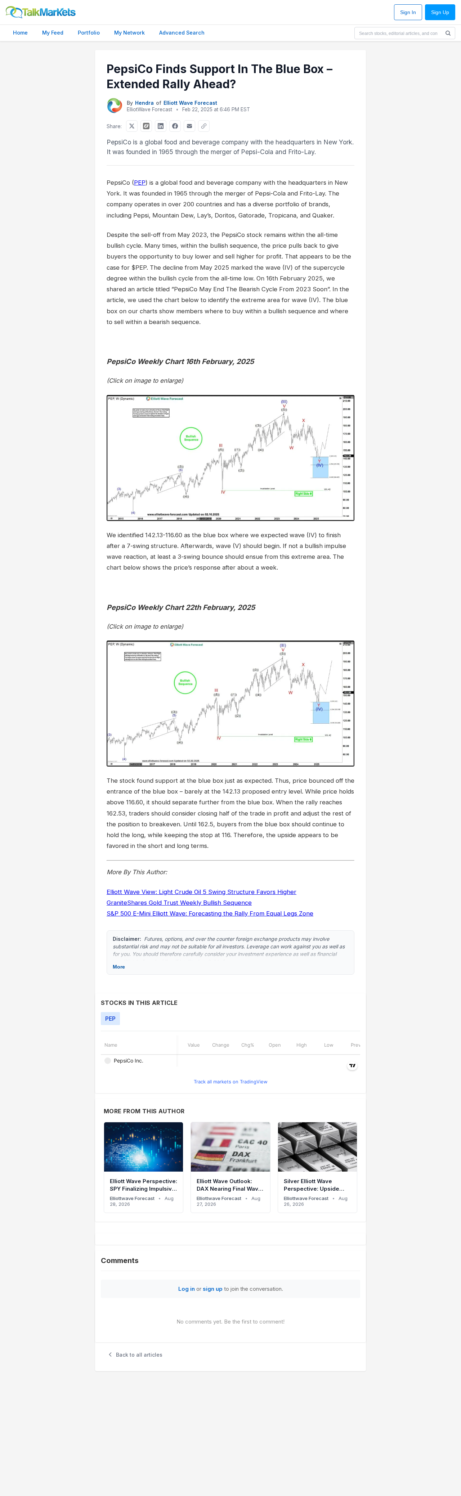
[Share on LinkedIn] (160, 126)
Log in (186, 1288)
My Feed (52, 33)
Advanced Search (182, 33)
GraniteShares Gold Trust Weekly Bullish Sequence (179, 902)
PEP (140, 182)
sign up (213, 1288)
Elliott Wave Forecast (190, 103)
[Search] (448, 33)
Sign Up (440, 12)
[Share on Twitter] (132, 126)
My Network (129, 33)
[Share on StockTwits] (146, 126)
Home (20, 33)
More (119, 967)
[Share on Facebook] (175, 126)
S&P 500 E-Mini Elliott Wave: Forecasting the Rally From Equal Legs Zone (210, 913)
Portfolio (89, 33)
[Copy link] (204, 126)
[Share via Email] (189, 126)
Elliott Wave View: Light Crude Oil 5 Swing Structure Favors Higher (201, 891)
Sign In (408, 12)
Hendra (144, 103)
